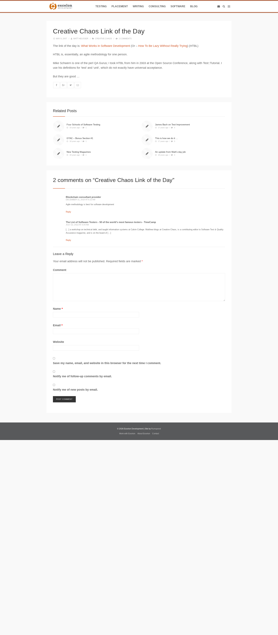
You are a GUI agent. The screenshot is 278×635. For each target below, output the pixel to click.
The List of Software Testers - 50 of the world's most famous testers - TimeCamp (111, 222)
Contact (155, 433)
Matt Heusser (80, 38)
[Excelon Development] (60, 6)
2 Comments (125, 38)
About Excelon (143, 433)
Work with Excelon (127, 433)
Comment (59, 270)
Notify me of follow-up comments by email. (82, 376)
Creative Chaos (103, 38)
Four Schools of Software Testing (83, 124)
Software (178, 6)
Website (58, 341)
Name (58, 308)
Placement (119, 6)
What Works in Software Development (105, 45)
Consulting (157, 6)
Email (58, 325)
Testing (101, 6)
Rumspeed (156, 429)
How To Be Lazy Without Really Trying (162, 45)
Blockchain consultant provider (83, 197)
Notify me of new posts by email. (75, 389)
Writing (138, 6)
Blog (194, 6)
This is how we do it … (166, 138)
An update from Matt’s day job (170, 152)
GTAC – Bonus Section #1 (80, 138)
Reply (68, 212)
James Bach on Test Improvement (172, 124)
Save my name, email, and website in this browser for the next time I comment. (107, 363)
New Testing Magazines (79, 152)
